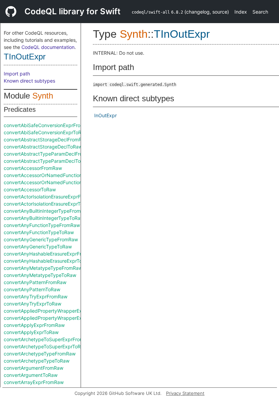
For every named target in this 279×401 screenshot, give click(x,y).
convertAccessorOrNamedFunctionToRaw (50, 182)
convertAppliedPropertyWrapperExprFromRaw (56, 311)
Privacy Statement (185, 393)
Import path (17, 73)
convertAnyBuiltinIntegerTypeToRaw (44, 218)
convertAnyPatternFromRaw (35, 282)
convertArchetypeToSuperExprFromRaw (48, 339)
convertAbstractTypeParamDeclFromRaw (50, 154)
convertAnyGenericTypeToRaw (38, 246)
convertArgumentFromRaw (33, 368)
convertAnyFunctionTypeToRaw (39, 232)
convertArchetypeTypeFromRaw (40, 353)
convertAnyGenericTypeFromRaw (41, 239)
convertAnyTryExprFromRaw (35, 296)
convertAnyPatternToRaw (32, 289)
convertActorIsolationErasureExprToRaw (48, 204)
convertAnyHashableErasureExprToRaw (48, 261)
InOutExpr (105, 115)
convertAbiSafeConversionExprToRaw (46, 132)
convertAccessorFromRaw (33, 168)
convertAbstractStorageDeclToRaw (43, 147)
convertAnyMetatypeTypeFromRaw (43, 268)
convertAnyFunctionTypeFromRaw (42, 225)
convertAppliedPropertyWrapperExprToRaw (52, 318)
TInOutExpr (25, 56)
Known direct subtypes (29, 81)
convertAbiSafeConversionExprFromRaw (49, 125)
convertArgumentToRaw (31, 375)
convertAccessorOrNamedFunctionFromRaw (53, 175)
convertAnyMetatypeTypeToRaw (40, 275)
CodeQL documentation (48, 47)
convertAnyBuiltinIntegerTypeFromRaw (47, 211)
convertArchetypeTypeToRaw (36, 361)
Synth (42, 95)
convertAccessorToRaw (30, 189)
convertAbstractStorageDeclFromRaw (46, 139)
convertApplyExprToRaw (31, 332)
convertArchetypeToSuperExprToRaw (45, 346)
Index (240, 12)
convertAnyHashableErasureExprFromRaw (51, 254)
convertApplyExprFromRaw (34, 325)
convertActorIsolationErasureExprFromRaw (51, 196)
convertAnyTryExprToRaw (32, 304)
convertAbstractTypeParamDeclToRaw (47, 161)
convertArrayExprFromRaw (34, 382)
